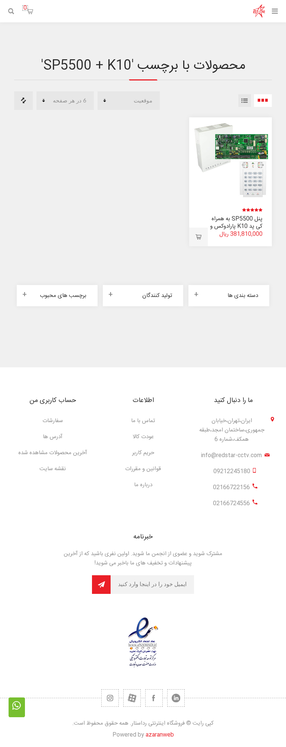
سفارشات (52, 420)
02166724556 (231, 503)
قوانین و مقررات (143, 469)
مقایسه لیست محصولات (23, 100)
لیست (244, 100)
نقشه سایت (52, 469)
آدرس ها (53, 436)
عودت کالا (143, 436)
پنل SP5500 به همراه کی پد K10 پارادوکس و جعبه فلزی (236, 226)
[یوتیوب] (132, 698)
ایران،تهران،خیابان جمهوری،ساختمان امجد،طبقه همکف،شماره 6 (231, 430)
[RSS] (110, 698)
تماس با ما (143, 420)
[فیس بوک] (154, 698)
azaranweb (160, 735)
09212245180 (231, 471)
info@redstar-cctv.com (231, 455)
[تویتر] (176, 698)
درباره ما (143, 485)
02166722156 (231, 487)
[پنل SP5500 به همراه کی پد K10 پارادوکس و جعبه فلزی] (230, 158)
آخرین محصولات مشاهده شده (52, 453)
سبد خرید (25, 8)
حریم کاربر (143, 453)
